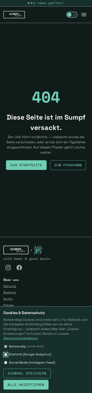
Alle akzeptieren (26, 384)
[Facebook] (19, 267)
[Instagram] (8, 267)
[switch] (71, 15)
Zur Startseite (26, 165)
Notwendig (26, 346)
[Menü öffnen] (84, 14)
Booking (9, 292)
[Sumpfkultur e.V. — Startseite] (14, 14)
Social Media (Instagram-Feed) (32, 362)
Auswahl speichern (27, 373)
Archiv (8, 299)
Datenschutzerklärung (20, 338)
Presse (8, 305)
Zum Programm (68, 165)
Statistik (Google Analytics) (30, 354)
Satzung (9, 286)
